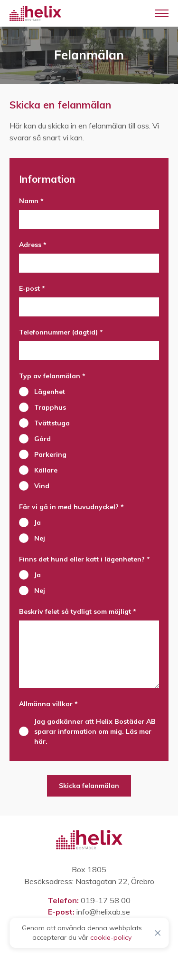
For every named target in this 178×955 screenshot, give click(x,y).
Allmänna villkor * (48, 703)
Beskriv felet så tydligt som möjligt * (77, 611)
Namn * (31, 201)
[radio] (89, 392)
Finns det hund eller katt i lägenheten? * (84, 559)
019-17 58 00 (106, 900)
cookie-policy (110, 937)
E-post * (32, 288)
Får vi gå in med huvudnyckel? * (71, 506)
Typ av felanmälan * (52, 376)
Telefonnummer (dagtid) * (61, 332)
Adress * (33, 244)
